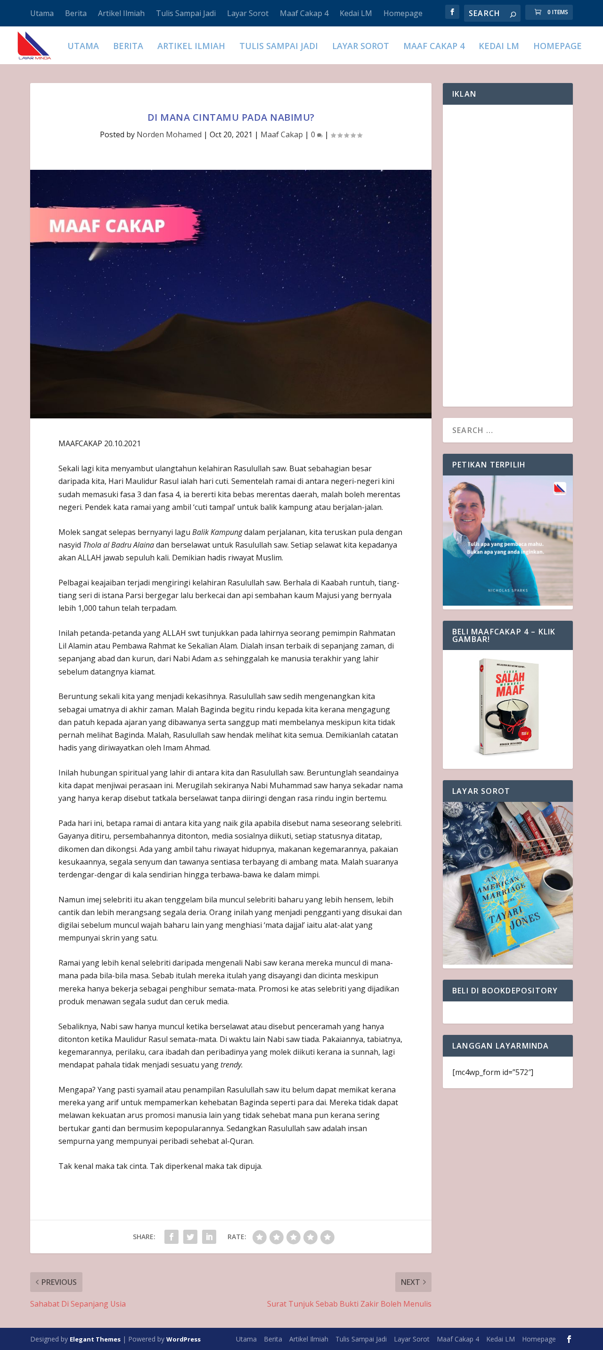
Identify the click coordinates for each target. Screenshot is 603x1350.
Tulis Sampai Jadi (186, 13)
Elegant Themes (95, 1339)
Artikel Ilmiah (121, 13)
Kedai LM (356, 13)
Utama (42, 13)
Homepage (403, 13)
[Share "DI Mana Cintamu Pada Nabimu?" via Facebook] (171, 1236)
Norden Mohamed (169, 134)
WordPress (183, 1339)
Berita (76, 13)
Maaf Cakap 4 (304, 13)
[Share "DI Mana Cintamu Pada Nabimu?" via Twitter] (190, 1236)
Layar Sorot (248, 13)
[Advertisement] (507, 255)
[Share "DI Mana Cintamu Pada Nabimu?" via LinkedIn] (209, 1236)
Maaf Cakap (282, 134)
